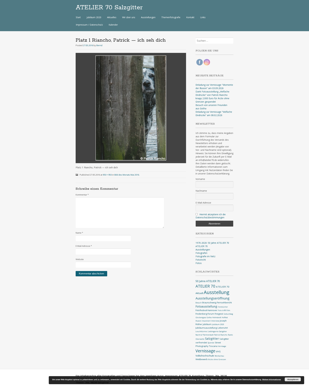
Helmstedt (216, 317)
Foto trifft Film (224, 310)
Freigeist (219, 313)
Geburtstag (228, 314)
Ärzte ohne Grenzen (217, 359)
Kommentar (82, 194)
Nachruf (199, 335)
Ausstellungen (148, 17)
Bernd (99, 45)
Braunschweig (209, 302)
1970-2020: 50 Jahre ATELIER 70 (212, 242)
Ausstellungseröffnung (212, 298)
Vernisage (222, 346)
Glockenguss (201, 317)
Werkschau (219, 356)
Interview (215, 321)
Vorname (200, 179)
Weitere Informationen (271, 379)
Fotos (199, 263)
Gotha (209, 317)
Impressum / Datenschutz (89, 24)
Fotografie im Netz (205, 256)
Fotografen (201, 252)
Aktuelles (111, 17)
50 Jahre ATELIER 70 (208, 281)
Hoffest (225, 317)
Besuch (199, 303)
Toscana (213, 346)
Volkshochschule (205, 355)
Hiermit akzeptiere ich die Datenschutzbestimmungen (211, 216)
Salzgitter (212, 338)
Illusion (198, 321)
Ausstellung (216, 292)
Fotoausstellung (206, 306)
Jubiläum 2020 (94, 17)
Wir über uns (128, 17)
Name (79, 232)
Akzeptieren (292, 379)
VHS (218, 351)
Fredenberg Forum (205, 313)
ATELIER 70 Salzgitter (109, 8)
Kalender (113, 24)
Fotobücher (223, 307)
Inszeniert (206, 321)
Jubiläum (207, 324)
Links (203, 17)
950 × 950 (107, 174)
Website (80, 259)
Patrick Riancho (220, 335)
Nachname (201, 190)
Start (78, 17)
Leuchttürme (201, 331)
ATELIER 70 (202, 246)
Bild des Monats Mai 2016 (126, 174)
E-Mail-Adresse (84, 245)
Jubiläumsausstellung (206, 327)
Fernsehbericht (224, 302)
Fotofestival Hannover (206, 310)
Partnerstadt (208, 335)
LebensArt (223, 327)
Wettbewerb (202, 359)
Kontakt (190, 17)
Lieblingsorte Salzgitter (217, 331)
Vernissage (205, 350)
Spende (211, 343)
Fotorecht (201, 259)
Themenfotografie (170, 17)
